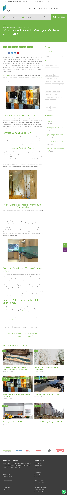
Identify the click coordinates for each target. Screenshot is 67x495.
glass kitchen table (59, 84)
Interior (5, 47)
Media (46, 8)
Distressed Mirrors (37, 474)
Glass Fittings (5, 491)
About (30, 8)
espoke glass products (26, 310)
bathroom (48, 68)
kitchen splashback (49, 94)
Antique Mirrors (37, 463)
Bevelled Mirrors (37, 470)
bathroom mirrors (49, 72)
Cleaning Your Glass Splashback (14, 422)
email (11, 319)
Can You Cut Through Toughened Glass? (48, 422)
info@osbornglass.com (7, 476)
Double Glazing (37, 476)
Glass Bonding (5, 485)
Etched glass (48, 84)
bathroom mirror (54, 68)
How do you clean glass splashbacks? (47, 394)
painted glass (15, 47)
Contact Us (49, 51)
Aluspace (56, 65)
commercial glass (49, 81)
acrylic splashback (7, 327)
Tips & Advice (29, 47)
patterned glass (22, 47)
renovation (56, 104)
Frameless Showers (6, 487)
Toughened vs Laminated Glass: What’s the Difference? (55, 135)
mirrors (47, 100)
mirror (56, 94)
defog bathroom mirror (58, 81)
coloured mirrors (49, 78)
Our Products (38, 8)
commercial (56, 78)
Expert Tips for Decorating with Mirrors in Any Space (55, 149)
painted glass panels (23, 231)
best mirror (56, 75)
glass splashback (17, 327)
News (50, 8)
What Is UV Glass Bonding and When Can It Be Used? (55, 142)
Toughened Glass (49, 110)
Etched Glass (5, 482)
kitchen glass (48, 91)
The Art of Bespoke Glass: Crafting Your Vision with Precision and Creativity (16, 368)
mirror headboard (58, 97)
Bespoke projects (49, 75)
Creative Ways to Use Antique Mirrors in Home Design (55, 127)
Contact (56, 8)
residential (48, 107)
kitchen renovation (56, 91)
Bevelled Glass (37, 467)
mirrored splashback (50, 97)
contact (5, 317)
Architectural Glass (38, 465)
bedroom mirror (58, 72)
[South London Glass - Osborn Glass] (7, 8)
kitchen (55, 88)
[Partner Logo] (7, 451)
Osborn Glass (6, 75)
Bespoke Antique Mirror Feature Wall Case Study (55, 120)
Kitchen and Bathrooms (7, 493)
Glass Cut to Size (6, 489)
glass (53, 84)
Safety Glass (54, 107)
